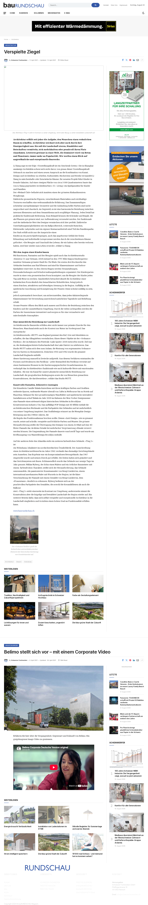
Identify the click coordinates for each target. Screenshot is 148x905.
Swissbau (28, 562)
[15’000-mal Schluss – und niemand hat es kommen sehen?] (87, 842)
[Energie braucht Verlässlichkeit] (19, 814)
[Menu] (4, 13)
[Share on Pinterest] (130, 60)
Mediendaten (54, 13)
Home (12, 13)
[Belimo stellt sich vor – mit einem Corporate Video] (53, 698)
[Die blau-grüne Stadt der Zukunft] (87, 610)
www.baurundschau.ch (23, 511)
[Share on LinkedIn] (134, 60)
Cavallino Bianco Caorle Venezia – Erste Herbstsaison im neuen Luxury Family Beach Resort (132, 235)
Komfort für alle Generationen (128, 355)
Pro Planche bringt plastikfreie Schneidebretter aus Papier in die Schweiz (131, 280)
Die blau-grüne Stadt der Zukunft (86, 622)
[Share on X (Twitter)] (126, 60)
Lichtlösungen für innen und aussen (16, 623)
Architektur (10, 45)
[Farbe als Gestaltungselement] (87, 583)
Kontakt (106, 5)
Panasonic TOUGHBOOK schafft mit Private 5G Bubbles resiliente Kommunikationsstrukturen (132, 251)
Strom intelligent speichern (15, 854)
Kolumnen (39, 13)
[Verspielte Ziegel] (53, 98)
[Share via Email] (137, 60)
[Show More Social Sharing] (142, 60)
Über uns (114, 5)
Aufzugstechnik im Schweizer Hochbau (51, 596)
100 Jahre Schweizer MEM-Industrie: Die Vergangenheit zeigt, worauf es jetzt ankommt (128, 323)
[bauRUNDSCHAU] (23, 5)
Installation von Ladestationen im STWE (52, 827)
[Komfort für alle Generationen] (126, 342)
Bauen (19, 562)
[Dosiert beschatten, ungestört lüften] (53, 610)
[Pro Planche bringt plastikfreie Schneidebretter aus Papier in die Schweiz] (113, 280)
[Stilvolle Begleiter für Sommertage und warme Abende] (87, 814)
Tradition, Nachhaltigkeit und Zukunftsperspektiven (16, 596)
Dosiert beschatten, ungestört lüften (51, 623)
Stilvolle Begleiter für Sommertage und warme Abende (87, 827)
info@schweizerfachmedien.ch (128, 894)
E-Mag (67, 13)
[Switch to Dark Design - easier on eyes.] (143, 13)
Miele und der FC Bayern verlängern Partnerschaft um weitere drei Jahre (131, 266)
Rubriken (23, 13)
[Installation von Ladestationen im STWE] (53, 814)
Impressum (123, 5)
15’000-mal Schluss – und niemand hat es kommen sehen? (87, 855)
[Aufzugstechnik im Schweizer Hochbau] (53, 583)
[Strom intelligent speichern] (19, 842)
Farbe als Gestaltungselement (85, 595)
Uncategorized (11, 645)
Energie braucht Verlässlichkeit (17, 826)
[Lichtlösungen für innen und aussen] (19, 610)
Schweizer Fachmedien (19, 60)
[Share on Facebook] (123, 60)
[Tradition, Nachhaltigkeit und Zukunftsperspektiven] (19, 583)
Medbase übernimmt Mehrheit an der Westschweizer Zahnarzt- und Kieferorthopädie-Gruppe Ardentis (129, 389)
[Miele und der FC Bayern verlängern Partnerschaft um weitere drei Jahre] (113, 266)
